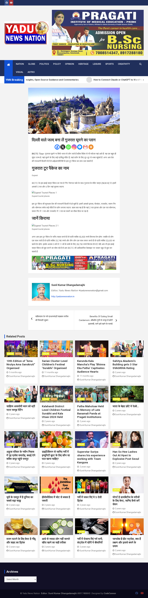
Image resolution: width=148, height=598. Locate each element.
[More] (91, 147)
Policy (57, 64)
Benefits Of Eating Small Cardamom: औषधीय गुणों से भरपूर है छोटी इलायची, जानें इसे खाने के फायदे (96, 320)
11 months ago (51, 372)
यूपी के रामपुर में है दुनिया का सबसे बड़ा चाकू (20, 499)
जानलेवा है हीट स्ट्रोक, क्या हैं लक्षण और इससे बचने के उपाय (127, 542)
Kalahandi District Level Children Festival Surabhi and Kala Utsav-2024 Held (56, 412)
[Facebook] (57, 147)
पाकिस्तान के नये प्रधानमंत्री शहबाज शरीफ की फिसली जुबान (52, 318)
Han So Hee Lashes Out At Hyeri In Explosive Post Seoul (126, 455)
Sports (109, 64)
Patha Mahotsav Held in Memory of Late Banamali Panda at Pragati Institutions (90, 412)
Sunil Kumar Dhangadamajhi (68, 284)
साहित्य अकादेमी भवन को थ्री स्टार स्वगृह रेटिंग (21, 408)
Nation (20, 64)
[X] (62, 147)
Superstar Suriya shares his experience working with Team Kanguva (91, 457)
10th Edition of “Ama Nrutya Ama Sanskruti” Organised (21, 364)
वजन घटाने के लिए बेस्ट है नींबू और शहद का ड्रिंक (21, 540)
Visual (19, 72)
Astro (31, 72)
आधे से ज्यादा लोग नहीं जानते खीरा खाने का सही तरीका (56, 540)
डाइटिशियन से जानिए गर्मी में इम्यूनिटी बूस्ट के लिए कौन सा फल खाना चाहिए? (56, 455)
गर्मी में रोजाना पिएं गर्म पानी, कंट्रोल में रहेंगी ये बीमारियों (90, 540)
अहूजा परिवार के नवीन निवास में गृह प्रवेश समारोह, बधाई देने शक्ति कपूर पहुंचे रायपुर (21, 455)
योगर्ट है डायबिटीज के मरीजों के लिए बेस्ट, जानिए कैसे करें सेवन (126, 501)
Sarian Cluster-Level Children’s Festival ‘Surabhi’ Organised (54, 364)
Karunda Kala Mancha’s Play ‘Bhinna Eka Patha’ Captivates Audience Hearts (91, 366)
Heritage (83, 64)
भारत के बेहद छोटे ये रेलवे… (126, 406)
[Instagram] (74, 147)
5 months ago (15, 372)
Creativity (124, 64)
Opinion (69, 64)
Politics (44, 64)
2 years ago (120, 372)
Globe (31, 64)
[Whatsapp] (68, 147)
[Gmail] (85, 147)
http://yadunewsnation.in (62, 296)
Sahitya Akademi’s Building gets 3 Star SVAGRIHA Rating (125, 364)
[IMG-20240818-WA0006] (74, 257)
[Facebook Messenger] (79, 147)
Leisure (97, 64)
